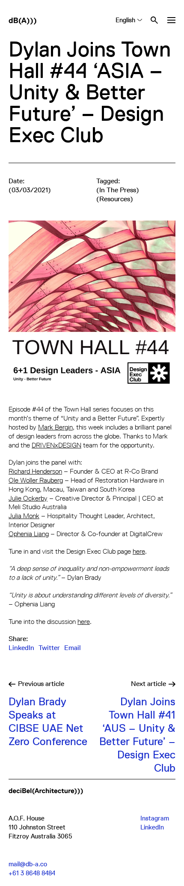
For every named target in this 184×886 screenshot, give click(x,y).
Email (72, 648)
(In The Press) (117, 190)
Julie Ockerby (28, 498)
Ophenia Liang (29, 534)
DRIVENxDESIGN (56, 445)
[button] (171, 20)
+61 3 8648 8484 (32, 873)
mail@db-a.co (28, 864)
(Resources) (114, 199)
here (139, 551)
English (125, 20)
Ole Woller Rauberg (36, 480)
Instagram (154, 818)
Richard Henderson (35, 471)
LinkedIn (21, 648)
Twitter (49, 648)
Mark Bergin (55, 427)
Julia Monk (24, 516)
